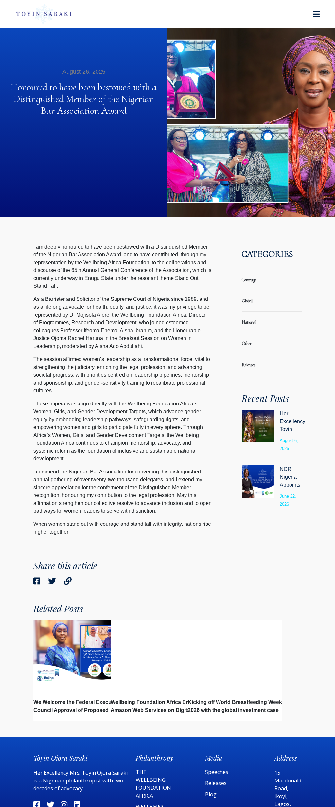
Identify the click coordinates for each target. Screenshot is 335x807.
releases (248, 365)
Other (247, 343)
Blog (211, 794)
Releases (216, 783)
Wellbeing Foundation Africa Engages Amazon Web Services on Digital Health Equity (157, 710)
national (249, 322)
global (247, 301)
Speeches (216, 772)
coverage (249, 280)
